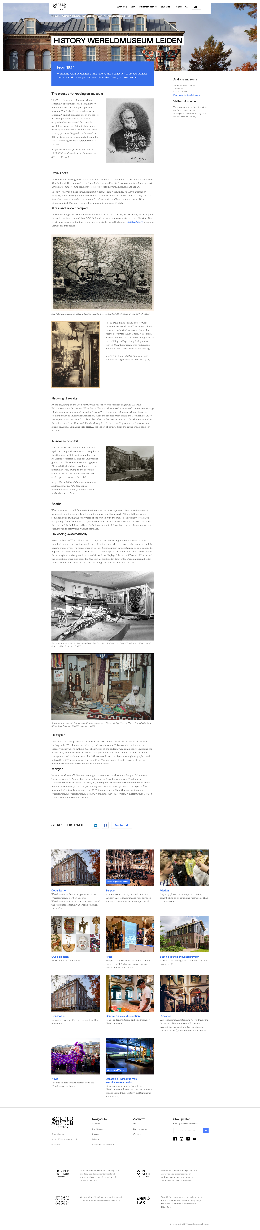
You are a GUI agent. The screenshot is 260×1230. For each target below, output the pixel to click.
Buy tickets (97, 1129)
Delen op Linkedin (95, 825)
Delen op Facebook (105, 825)
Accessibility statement (103, 1144)
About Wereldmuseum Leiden (78, 16)
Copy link (119, 825)
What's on (122, 6)
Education (165, 6)
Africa (136, 1124)
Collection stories (148, 6)
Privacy (95, 1139)
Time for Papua (140, 1129)
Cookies (95, 1134)
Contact (96, 1124)
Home (54, 16)
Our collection (57, 1134)
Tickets (178, 6)
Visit (133, 6)
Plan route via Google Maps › (186, 95)
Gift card (55, 1144)
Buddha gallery (135, 222)
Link (75, 879)
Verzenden (206, 1130)
